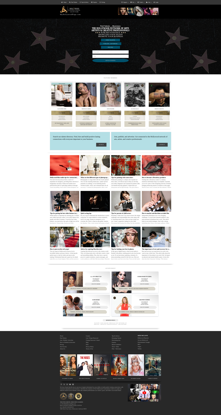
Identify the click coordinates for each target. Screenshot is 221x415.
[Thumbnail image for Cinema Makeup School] (135, 282)
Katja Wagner (110, 108)
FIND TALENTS (110, 40)
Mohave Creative (159, 108)
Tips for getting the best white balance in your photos (67, 213)
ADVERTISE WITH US (110, 320)
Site (133, 2)
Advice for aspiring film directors (91, 249)
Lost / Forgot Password (92, 338)
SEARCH (101, 144)
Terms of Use (89, 349)
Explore (95, 2)
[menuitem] (64, 2)
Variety (139, 348)
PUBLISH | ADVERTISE (110, 43)
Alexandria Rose (61, 108)
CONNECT (162, 144)
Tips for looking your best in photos (122, 249)
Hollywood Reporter (143, 338)
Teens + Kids (115, 346)
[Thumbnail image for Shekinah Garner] (86, 95)
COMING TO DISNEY (153, 378)
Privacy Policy (90, 346)
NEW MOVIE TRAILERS (84, 378)
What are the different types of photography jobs (96, 177)
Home (64, 2)
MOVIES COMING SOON (118, 378)
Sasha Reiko (96, 300)
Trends (141, 2)
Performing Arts (116, 340)
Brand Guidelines (116, 344)
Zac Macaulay (135, 108)
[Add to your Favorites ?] (71, 111)
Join (149, 2)
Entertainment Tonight (144, 342)
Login (156, 2)
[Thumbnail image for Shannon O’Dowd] (135, 305)
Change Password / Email (93, 340)
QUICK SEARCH (110, 60)
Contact (88, 336)
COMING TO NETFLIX (102, 378)
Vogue (139, 346)
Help (87, 342)
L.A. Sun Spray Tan (95, 276)
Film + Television (116, 349)
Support (125, 2)
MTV (139, 344)
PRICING (110, 47)
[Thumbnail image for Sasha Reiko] (86, 305)
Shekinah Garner (86, 108)
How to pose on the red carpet (59, 249)
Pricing (103, 2)
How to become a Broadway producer (154, 177)
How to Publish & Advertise (67, 342)
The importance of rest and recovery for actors (157, 249)
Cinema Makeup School (144, 276)
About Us (62, 349)
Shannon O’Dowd (144, 300)
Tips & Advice (84, 2)
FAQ (87, 344)
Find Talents (74, 2)
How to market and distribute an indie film (155, 213)
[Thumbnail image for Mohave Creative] (159, 95)
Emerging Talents (116, 338)
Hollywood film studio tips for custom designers (65, 177)
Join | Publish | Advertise (66, 340)
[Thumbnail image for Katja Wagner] (110, 95)
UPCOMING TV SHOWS (67, 378)
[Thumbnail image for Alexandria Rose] (61, 95)
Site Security (63, 346)
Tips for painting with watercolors (122, 177)
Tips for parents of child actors (121, 213)
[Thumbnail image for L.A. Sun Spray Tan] (86, 282)
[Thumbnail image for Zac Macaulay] (134, 95)
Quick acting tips (86, 213)
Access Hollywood (143, 340)
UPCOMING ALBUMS (136, 378)
